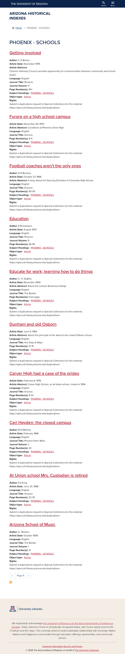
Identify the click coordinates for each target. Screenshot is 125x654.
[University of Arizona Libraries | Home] (25, 609)
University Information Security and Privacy (62, 646)
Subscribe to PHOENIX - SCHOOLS (10, 582)
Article (27, 96)
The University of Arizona (87, 650)
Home (19, 28)
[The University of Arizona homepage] (30, 4)
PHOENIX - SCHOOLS (42, 93)
